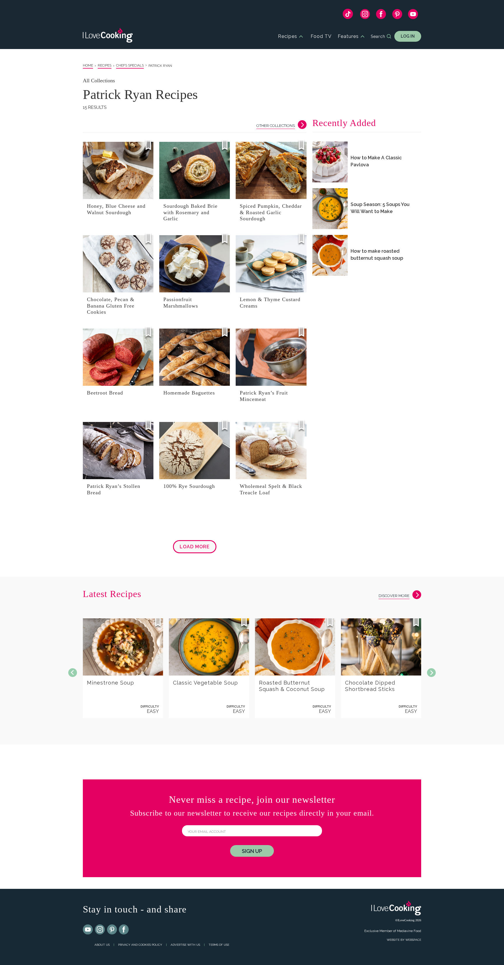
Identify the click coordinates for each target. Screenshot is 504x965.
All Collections (99, 80)
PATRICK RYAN (160, 66)
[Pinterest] (397, 15)
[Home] (108, 36)
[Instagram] (365, 15)
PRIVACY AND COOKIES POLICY (140, 944)
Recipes (287, 36)
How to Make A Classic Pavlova (376, 161)
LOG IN (408, 36)
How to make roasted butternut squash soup (377, 254)
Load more (195, 546)
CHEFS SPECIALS (130, 65)
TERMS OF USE (219, 944)
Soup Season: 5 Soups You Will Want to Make (380, 208)
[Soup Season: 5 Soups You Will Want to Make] (330, 208)
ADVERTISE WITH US (185, 944)
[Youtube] (88, 929)
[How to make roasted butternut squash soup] (330, 255)
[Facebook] (381, 15)
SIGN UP (252, 851)
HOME (88, 65)
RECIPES (104, 65)
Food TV (321, 36)
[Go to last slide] (72, 672)
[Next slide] (431, 672)
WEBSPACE (413, 939)
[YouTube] (413, 15)
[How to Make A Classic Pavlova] (330, 162)
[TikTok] (348, 15)
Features (348, 36)
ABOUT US (102, 944)
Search (378, 36)
